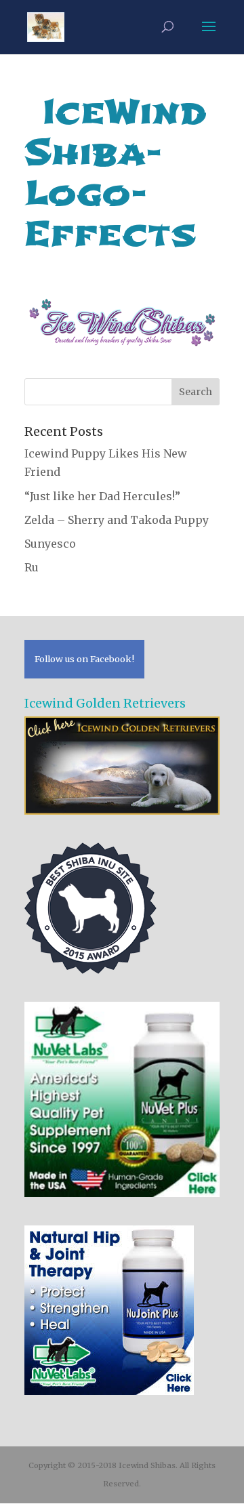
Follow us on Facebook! (84, 658)
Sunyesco (50, 543)
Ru (31, 567)
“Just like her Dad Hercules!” (102, 496)
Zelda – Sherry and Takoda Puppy (116, 520)
